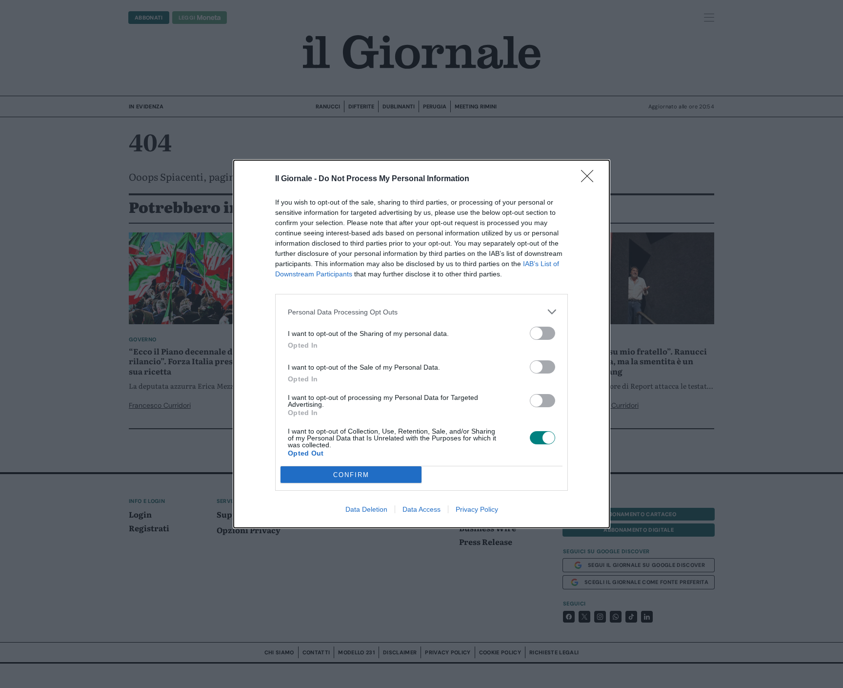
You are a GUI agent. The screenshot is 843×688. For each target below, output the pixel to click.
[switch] (542, 333)
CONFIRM (351, 475)
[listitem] (421, 312)
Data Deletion (366, 509)
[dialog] (421, 344)
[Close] (590, 179)
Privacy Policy (477, 509)
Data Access (421, 509)
